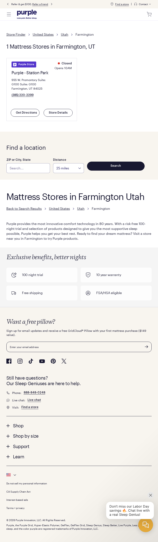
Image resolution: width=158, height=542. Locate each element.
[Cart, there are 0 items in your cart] (149, 14)
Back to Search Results (24, 208)
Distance (59, 160)
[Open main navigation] (8, 14)
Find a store (122, 4)
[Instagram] (20, 361)
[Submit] (146, 346)
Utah (64, 34)
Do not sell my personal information (26, 483)
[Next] (51, 4)
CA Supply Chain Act (18, 491)
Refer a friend (40, 4)
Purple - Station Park (30, 72)
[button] (79, 425)
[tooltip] (143, 4)
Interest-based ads (17, 499)
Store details (58, 112)
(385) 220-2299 (23, 95)
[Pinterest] (53, 361)
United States (43, 34)
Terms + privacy (15, 508)
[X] (64, 361)
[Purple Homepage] (27, 14)
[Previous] (7, 4)
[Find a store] (112, 4)
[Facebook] (9, 361)
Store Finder (16, 34)
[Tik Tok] (30, 361)
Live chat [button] (34, 400)
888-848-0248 (34, 392)
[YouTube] (42, 361)
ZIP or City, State (18, 160)
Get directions (26, 112)
